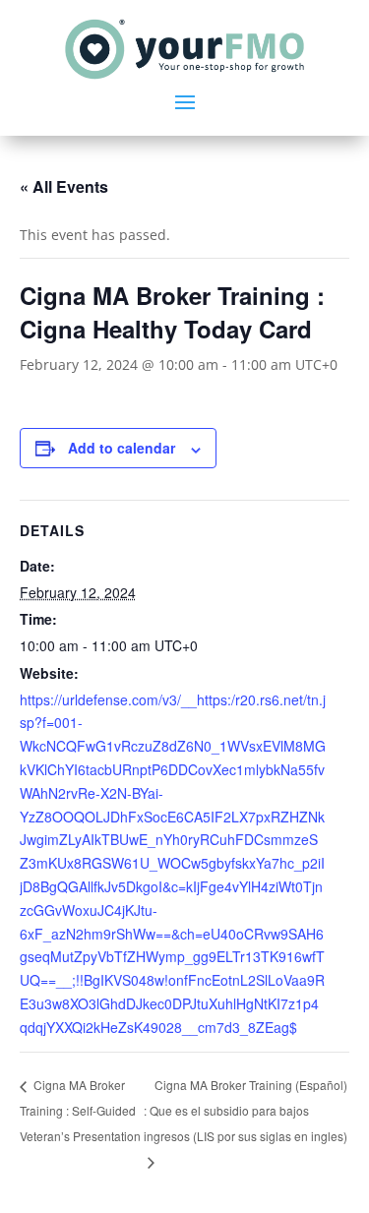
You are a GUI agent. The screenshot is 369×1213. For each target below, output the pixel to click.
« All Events (64, 186)
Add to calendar (121, 447)
